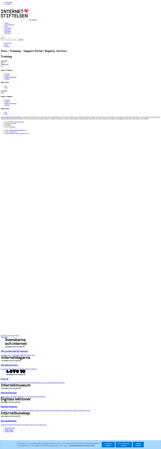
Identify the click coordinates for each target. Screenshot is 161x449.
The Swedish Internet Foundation (10, 117)
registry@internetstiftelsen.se (17, 130)
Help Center (8, 43)
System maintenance (10, 77)
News (6, 44)
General (6, 75)
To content (7, 4)
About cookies (8, 429)
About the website (9, 428)
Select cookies (9, 431)
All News (7, 74)
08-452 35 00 (13, 132)
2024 (5, 87)
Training (6, 46)
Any (5, 86)
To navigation (8, 2)
